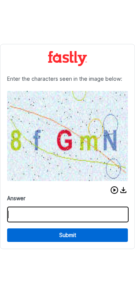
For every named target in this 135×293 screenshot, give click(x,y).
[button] (114, 190)
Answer (16, 198)
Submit (67, 235)
